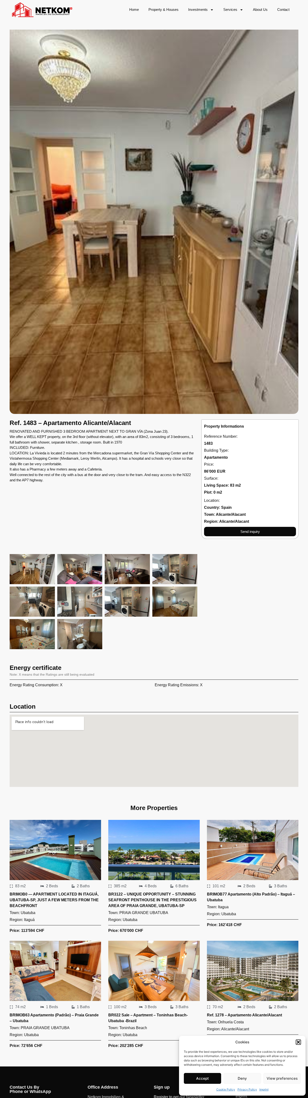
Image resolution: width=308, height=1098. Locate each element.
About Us (260, 9)
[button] (298, 1042)
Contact (283, 9)
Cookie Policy (225, 1089)
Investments (198, 9)
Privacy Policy (247, 1089)
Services (230, 9)
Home (134, 9)
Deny (242, 1078)
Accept (202, 1078)
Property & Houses (163, 9)
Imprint (264, 1089)
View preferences (282, 1078)
